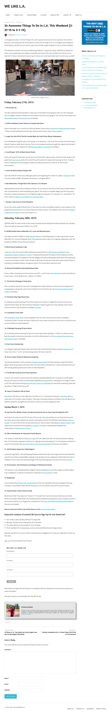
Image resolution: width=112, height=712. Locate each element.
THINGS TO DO (18, 15)
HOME (8, 15)
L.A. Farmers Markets (90, 105)
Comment (8, 649)
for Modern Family (64, 423)
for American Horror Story (21, 428)
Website (7, 690)
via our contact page (48, 509)
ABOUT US (78, 15)
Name (6, 678)
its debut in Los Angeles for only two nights (28, 197)
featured (8, 622)
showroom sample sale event (60, 128)
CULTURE (43, 15)
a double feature (35, 236)
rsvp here (37, 307)
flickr (47, 97)
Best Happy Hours (89, 108)
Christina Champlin (21, 35)
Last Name (10, 569)
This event (57, 273)
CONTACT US (67, 15)
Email (6, 684)
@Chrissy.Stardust (26, 614)
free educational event (39, 362)
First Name (10, 560)
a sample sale (67, 349)
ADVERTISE (90, 709)
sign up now (17, 160)
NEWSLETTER (54, 15)
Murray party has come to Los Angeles (37, 383)
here (70, 460)
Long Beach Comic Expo (15, 317)
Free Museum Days (90, 102)
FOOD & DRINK (31, 15)
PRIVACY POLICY (101, 709)
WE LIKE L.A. (15, 6)
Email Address (10, 551)
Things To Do (19, 22)
